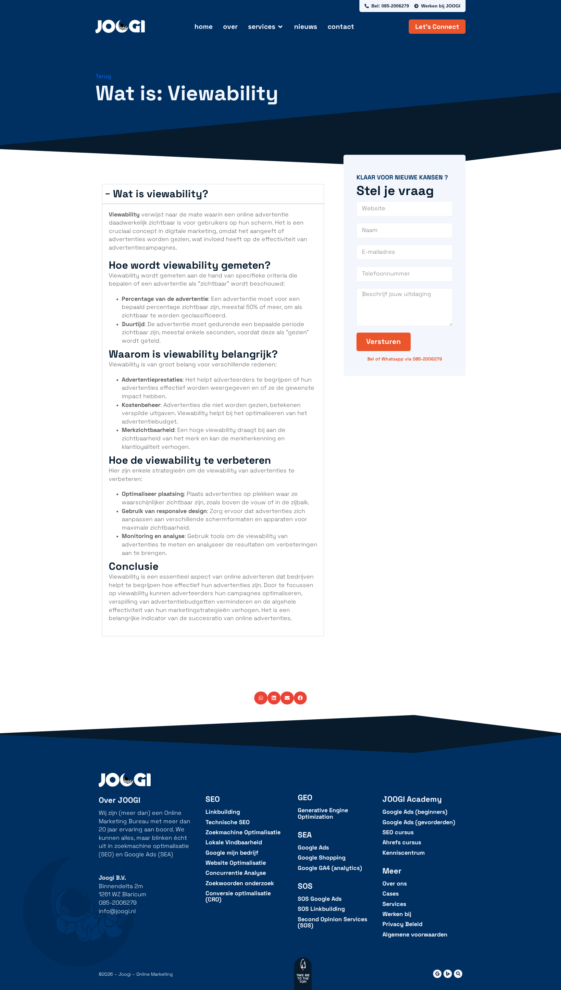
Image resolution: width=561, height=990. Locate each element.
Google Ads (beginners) (414, 812)
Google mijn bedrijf (232, 853)
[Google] (437, 974)
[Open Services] (280, 26)
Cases (390, 894)
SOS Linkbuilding (321, 909)
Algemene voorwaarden (414, 935)
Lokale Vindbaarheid (234, 842)
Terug (103, 76)
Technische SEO (228, 822)
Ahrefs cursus (401, 842)
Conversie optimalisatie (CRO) (238, 896)
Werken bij (396, 914)
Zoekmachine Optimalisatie (243, 832)
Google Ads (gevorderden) (418, 822)
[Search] (458, 974)
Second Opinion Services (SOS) (332, 922)
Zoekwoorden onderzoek (240, 883)
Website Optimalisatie (236, 863)
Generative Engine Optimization (323, 813)
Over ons (394, 884)
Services (394, 904)
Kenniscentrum (403, 853)
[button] (261, 698)
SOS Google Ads (320, 899)
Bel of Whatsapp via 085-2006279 (404, 359)
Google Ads (313, 848)
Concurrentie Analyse (236, 873)
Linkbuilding (223, 812)
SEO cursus (398, 832)
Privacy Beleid (402, 924)
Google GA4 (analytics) (330, 868)
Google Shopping (321, 858)
